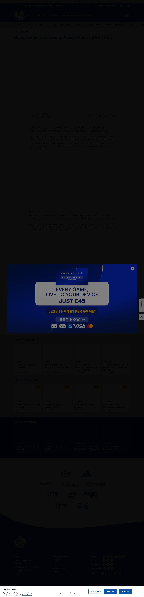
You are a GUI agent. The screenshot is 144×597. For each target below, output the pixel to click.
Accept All (125, 591)
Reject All (110, 591)
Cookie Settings (95, 591)
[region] (72, 591)
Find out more (27, 595)
